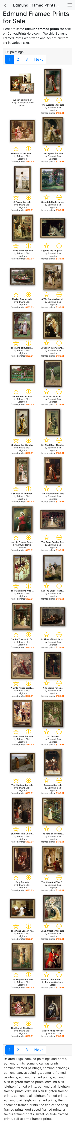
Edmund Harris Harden (23, 546)
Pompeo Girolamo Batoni (54, 983)
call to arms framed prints (33, 1119)
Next (38, 59)
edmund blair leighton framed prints (40, 1096)
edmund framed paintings (22, 1068)
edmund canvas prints (43, 1063)
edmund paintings (56, 1068)
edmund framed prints (35, 1077)
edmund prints (14, 1063)
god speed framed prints (43, 1109)
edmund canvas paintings (22, 1072)
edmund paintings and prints (45, 1059)
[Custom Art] (22, 83)
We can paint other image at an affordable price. (22, 103)
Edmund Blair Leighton (54, 109)
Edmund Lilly (54, 1033)
